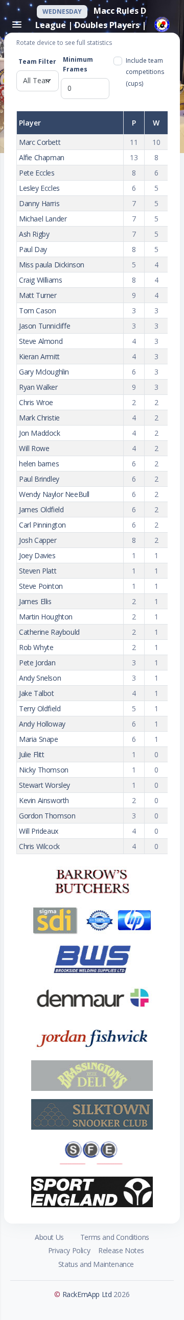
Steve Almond (40, 341)
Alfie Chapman (41, 157)
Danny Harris (39, 203)
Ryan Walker (38, 387)
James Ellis (35, 601)
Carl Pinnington (42, 525)
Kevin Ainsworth (44, 800)
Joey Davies (37, 555)
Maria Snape (38, 739)
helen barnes (39, 463)
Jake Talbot (36, 693)
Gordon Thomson (47, 815)
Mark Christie (39, 417)
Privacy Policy (69, 1250)
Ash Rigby (34, 234)
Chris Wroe (36, 402)
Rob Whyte (36, 647)
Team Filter (37, 61)
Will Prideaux (38, 831)
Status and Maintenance (96, 1264)
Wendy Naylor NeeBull (54, 494)
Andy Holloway (42, 724)
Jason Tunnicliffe (44, 326)
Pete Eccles (37, 173)
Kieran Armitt (39, 356)
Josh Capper (38, 540)
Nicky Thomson (43, 770)
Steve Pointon (41, 586)
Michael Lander (42, 218)
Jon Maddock (39, 433)
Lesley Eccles (39, 188)
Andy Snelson (40, 678)
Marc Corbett (39, 142)
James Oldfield (41, 509)
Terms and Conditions (114, 1237)
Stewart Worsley (44, 785)
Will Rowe (34, 448)
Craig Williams (40, 280)
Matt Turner (38, 295)
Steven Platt (37, 571)
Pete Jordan (37, 662)
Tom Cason (37, 310)
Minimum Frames (78, 64)
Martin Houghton (46, 616)
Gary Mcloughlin (44, 372)
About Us (49, 1237)
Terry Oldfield (39, 708)
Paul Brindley (39, 479)
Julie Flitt (31, 754)
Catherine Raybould (49, 632)
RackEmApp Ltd (87, 1294)
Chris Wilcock (39, 846)
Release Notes (121, 1250)
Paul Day (33, 249)
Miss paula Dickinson (51, 264)
